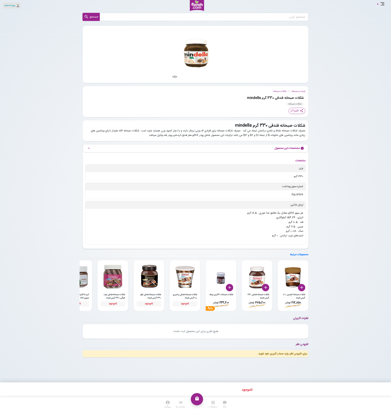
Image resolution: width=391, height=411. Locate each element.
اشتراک (296, 110)
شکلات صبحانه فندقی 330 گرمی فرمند (258, 296)
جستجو (91, 16)
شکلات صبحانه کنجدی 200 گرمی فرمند (294, 296)
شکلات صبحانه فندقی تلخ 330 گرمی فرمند (150, 296)
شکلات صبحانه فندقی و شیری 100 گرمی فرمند (185, 296)
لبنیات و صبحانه (298, 91)
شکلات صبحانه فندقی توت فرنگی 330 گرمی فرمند (114, 296)
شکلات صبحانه (280, 91)
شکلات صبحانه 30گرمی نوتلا (221, 294)
